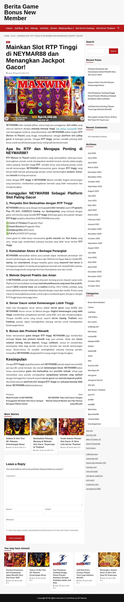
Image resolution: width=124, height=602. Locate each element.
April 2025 (92, 210)
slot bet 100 (91, 435)
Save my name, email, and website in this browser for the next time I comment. (44, 530)
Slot (27, 28)
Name (9, 509)
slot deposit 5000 (93, 489)
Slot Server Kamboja (85, 28)
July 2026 (92, 153)
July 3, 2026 (111, 578)
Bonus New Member (96, 302)
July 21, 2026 (65, 585)
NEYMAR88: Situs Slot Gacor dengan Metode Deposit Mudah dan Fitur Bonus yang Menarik (64, 399)
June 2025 (92, 200)
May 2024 (92, 262)
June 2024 (92, 257)
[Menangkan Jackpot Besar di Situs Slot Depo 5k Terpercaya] (109, 559)
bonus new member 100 (96, 463)
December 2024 (94, 229)
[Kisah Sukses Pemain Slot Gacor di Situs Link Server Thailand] (71, 426)
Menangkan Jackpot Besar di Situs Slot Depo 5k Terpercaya (102, 118)
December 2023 (94, 271)
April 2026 (92, 162)
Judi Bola (18, 28)
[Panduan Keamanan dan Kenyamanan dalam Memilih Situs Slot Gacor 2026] (15, 559)
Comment (11, 476)
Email (48, 509)
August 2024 (93, 248)
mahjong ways (92, 454)
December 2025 (94, 172)
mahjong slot (93, 327)
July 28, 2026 (18, 447)
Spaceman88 (93, 414)
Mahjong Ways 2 (66, 28)
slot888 (91, 404)
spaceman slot (92, 458)
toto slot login (92, 471)
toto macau (91, 448)
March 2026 (93, 167)
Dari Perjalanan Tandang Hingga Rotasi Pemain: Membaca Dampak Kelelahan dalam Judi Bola (102, 96)
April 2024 (92, 267)
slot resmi (90, 480)
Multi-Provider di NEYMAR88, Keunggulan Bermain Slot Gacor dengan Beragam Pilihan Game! (24, 399)
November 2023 (94, 276)
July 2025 (92, 196)
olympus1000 (93, 341)
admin (10, 73)
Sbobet (53, 28)
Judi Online (92, 317)
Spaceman (92, 409)
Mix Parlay (92, 331)
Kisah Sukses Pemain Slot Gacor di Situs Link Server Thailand (71, 441)
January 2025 (93, 224)
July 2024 (92, 253)
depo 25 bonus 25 (93, 439)
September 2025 (95, 186)
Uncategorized (94, 424)
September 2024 (95, 243)
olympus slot (91, 467)
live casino (92, 322)
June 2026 (92, 158)
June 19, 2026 (46, 450)
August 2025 (93, 191)
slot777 (91, 395)
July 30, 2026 (18, 580)
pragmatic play (92, 484)
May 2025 (92, 205)
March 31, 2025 (20, 73)
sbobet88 (92, 351)
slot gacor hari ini (95, 380)
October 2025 (94, 181)
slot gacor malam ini (94, 476)
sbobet (91, 346)
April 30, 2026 (73, 447)
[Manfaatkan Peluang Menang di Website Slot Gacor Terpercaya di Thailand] (44, 426)
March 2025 (93, 215)
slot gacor (92, 375)
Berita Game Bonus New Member (21, 12)
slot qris (91, 385)
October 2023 (94, 281)
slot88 (90, 399)
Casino (9, 28)
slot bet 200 (93, 365)
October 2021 (94, 286)
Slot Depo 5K (93, 370)
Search (90, 41)
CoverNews (70, 598)
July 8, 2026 (88, 580)
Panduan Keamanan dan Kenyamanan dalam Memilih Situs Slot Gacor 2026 (102, 72)
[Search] (118, 28)
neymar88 (92, 336)
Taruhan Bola (93, 419)
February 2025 (94, 219)
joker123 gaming (93, 443)
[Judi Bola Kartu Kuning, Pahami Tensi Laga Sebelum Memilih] (85, 559)
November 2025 (94, 177)
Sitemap (34, 28)
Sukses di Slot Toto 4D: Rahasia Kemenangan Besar (15, 441)
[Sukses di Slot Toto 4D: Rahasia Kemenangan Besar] (17, 426)
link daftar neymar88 (66, 128)
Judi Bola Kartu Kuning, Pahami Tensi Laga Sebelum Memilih (101, 107)
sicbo (90, 356)
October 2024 (94, 238)
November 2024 (94, 234)
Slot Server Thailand (105, 28)
